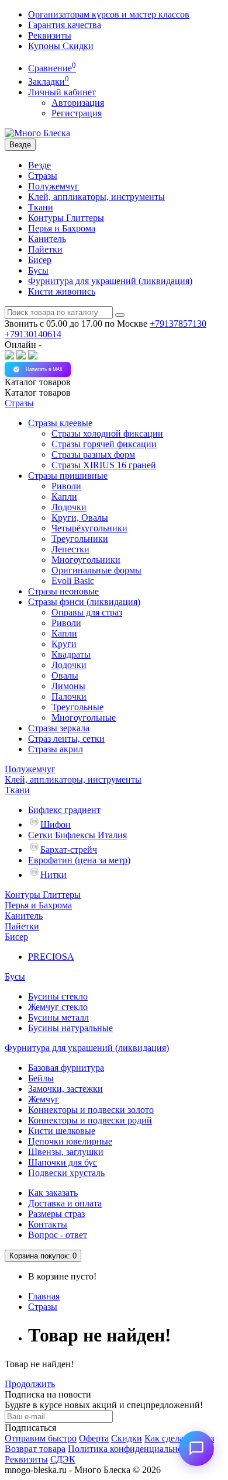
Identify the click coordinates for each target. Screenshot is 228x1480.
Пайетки (45, 249)
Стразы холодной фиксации (107, 433)
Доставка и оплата (65, 1203)
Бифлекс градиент (64, 810)
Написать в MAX (44, 369)
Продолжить (30, 1384)
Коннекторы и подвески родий (90, 1120)
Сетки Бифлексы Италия (77, 835)
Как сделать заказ (179, 1438)
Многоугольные (83, 717)
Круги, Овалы (79, 518)
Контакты (47, 1224)
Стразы (42, 176)
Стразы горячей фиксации (104, 444)
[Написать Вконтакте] (9, 356)
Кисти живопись (61, 291)
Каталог (38, 392)
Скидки (126, 1438)
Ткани (40, 207)
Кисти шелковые (61, 1131)
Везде (39, 165)
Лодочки (69, 507)
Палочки (69, 696)
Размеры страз (56, 1214)
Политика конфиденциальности (132, 1449)
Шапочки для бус (62, 1162)
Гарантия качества (64, 25)
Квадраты (71, 654)
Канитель (47, 239)
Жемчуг (43, 1099)
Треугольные (77, 707)
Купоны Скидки (61, 46)
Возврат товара (35, 1449)
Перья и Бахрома (61, 228)
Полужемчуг (53, 186)
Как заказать (53, 1193)
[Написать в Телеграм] (32, 356)
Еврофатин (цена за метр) (79, 860)
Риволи (66, 486)
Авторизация (77, 103)
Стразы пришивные (68, 475)
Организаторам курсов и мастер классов (108, 14)
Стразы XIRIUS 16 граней (103, 465)
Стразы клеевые (60, 423)
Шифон (55, 824)
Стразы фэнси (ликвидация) (84, 602)
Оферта (94, 1438)
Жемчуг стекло (58, 1007)
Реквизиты (49, 35)
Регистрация (76, 113)
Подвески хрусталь (66, 1173)
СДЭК (62, 1459)
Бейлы (41, 1078)
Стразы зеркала (58, 728)
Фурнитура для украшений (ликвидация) (110, 281)
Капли (64, 497)
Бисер (39, 260)
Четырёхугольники (89, 528)
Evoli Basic (72, 581)
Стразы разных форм (93, 454)
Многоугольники (85, 560)
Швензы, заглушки (65, 1152)
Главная (44, 1296)
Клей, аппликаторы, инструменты (96, 197)
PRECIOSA (51, 957)
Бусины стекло (58, 996)
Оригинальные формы (96, 570)
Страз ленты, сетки (66, 739)
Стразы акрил (55, 749)
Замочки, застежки (65, 1089)
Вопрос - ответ (57, 1235)
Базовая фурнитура (66, 1068)
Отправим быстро (41, 1438)
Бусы (38, 270)
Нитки (53, 875)
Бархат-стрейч (68, 850)
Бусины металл (58, 1017)
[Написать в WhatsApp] (21, 356)
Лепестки (70, 549)
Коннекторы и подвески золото (91, 1110)
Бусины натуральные (70, 1028)
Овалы (64, 675)
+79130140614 (33, 334)
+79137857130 (178, 323)
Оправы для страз (86, 612)
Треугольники (79, 539)
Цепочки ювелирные (70, 1141)
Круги (64, 644)
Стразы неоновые (63, 591)
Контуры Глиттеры (66, 218)
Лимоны (68, 686)
